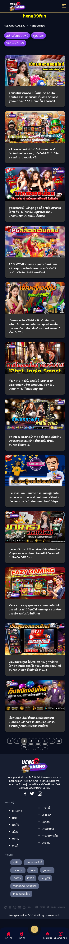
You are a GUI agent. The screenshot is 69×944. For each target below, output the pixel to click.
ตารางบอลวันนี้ (34, 862)
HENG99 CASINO (14, 25)
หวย (14, 818)
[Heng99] (26, 7)
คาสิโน (15, 825)
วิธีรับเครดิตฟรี (15, 43)
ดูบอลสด (38, 35)
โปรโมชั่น (46, 808)
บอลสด (46, 822)
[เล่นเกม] (34, 929)
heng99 (45, 878)
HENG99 (17, 811)
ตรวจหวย (18, 870)
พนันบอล (46, 815)
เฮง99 (30, 878)
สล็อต (15, 832)
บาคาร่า (16, 839)
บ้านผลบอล (48, 829)
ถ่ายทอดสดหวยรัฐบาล (25, 886)
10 (58, 741)
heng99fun (37, 25)
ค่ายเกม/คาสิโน (50, 836)
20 (24, 747)
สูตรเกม (46, 843)
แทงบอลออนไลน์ (21, 894)
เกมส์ (15, 846)
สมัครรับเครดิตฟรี (17, 35)
